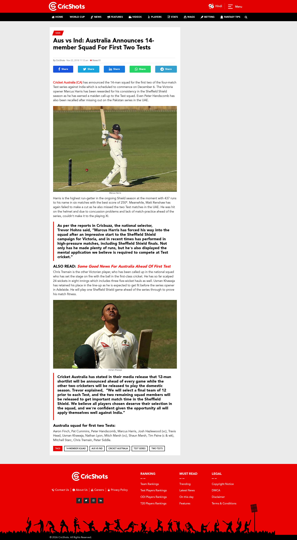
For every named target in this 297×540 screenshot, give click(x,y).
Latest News (187, 490)
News (58, 33)
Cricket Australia (118, 448)
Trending (185, 484)
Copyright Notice (223, 484)
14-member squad (76, 448)
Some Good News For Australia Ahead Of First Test (123, 266)
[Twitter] (86, 500)
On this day (186, 497)
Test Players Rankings (153, 490)
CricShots (60, 60)
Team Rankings (149, 484)
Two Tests (157, 448)
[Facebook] (79, 500)
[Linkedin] (100, 500)
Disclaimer (218, 497)
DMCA (216, 490)
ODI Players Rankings (153, 497)
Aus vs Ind (97, 448)
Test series (140, 448)
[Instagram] (93, 500)
